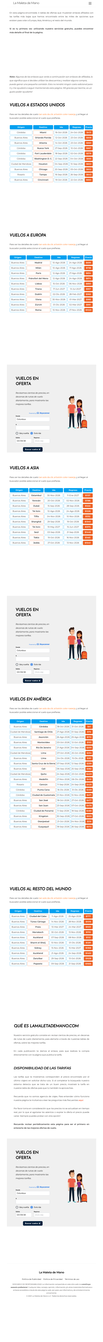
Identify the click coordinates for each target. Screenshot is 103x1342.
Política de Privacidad (52, 1279)
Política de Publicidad (31, 1279)
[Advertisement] (51, 56)
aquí (81, 1100)
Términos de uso (72, 1279)
